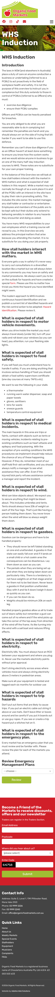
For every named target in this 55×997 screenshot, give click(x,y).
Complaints (7, 953)
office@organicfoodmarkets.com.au (26, 913)
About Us (6, 931)
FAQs (4, 957)
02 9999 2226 (16, 906)
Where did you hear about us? (18, 848)
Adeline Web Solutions (20, 991)
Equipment (7, 946)
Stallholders (8, 942)
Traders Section (36, 819)
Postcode (7, 837)
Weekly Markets (9, 935)
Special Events (9, 939)
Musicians (7, 949)
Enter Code (8, 860)
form (12, 283)
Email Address (10, 825)
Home (5, 928)
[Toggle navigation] (52, 22)
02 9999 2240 (13, 909)
